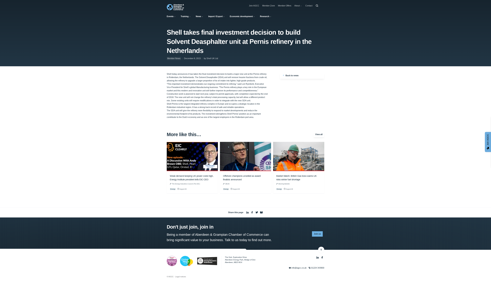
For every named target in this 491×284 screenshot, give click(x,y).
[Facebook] (322, 257)
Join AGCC (254, 6)
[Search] (317, 5)
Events (170, 16)
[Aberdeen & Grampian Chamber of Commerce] (175, 7)
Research (264, 16)
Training (185, 16)
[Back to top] (321, 250)
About (297, 6)
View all (318, 134)
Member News (173, 58)
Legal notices (180, 277)
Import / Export (215, 16)
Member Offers (284, 6)
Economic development (241, 16)
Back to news (292, 75)
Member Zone (268, 6)
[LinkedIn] (318, 257)
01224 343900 (317, 268)
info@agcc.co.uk (298, 268)
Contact (308, 6)
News (198, 16)
